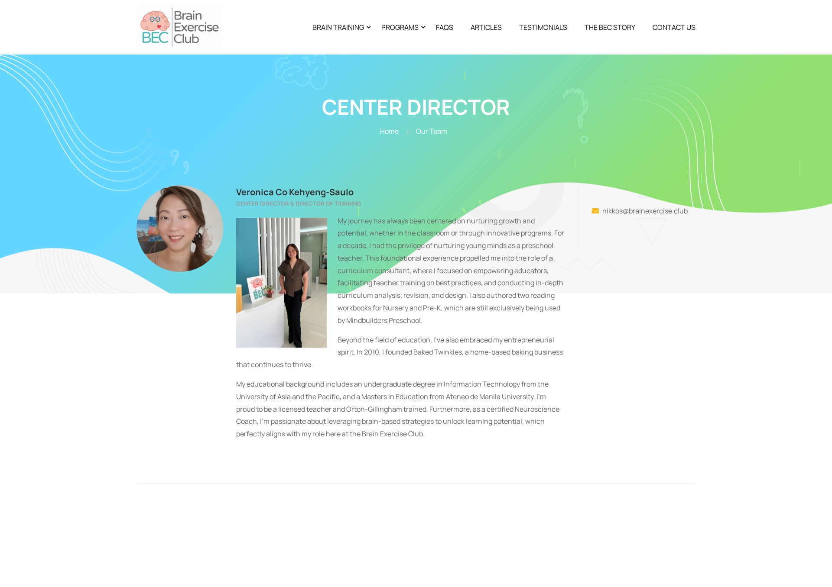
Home (389, 131)
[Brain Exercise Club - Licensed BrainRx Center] (179, 27)
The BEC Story (610, 27)
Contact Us (674, 27)
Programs (400, 27)
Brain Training (338, 27)
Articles (486, 27)
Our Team (431, 131)
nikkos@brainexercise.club (645, 211)
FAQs (444, 27)
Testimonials (543, 27)
